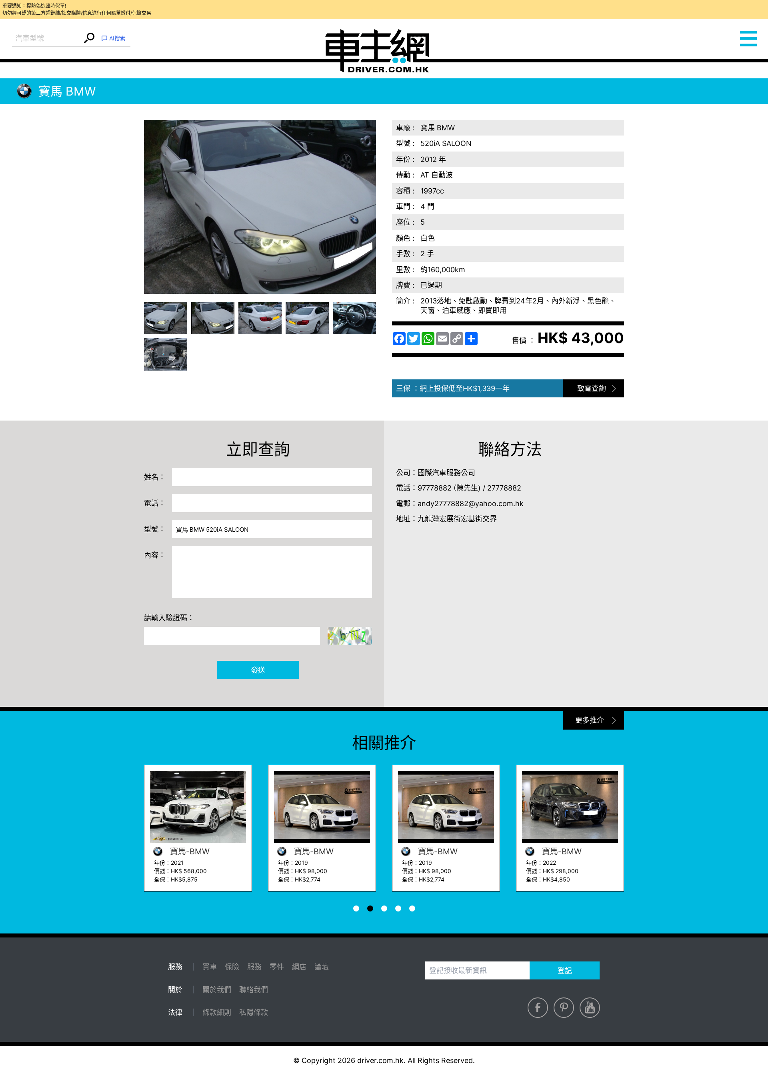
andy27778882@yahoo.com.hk (471, 503)
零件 (277, 967)
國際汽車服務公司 (446, 473)
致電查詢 (591, 388)
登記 (565, 971)
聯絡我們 (253, 989)
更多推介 (589, 720)
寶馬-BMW (189, 851)
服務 (254, 967)
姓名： (155, 477)
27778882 (504, 488)
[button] (165, 318)
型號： (155, 529)
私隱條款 (253, 1012)
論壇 (321, 967)
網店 (299, 967)
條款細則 (216, 1012)
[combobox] (47, 38)
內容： (155, 555)
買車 (209, 967)
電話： (155, 503)
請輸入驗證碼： (169, 618)
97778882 (435, 488)
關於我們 (216, 989)
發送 (258, 670)
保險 (232, 967)
